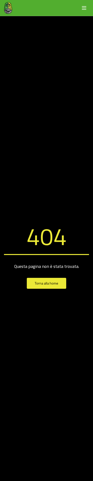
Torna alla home (46, 283)
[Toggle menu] (84, 8)
